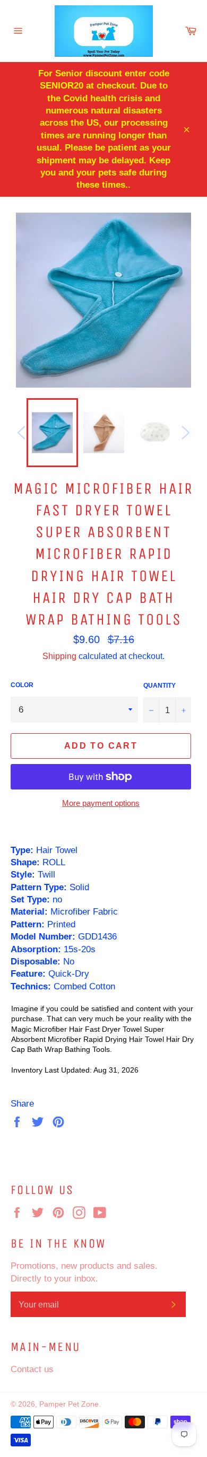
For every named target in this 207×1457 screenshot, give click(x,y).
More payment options (101, 803)
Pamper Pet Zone (69, 1404)
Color (22, 685)
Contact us (32, 1369)
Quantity (159, 685)
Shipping (59, 656)
